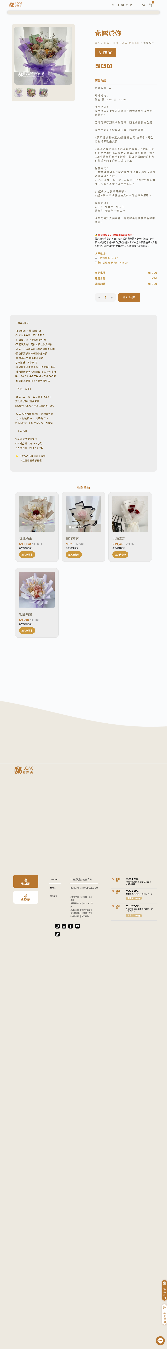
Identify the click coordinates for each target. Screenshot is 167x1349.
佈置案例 (25, 899)
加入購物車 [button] (27, 554)
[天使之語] (130, 514)
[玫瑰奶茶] (37, 514)
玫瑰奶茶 (25, 538)
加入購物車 (129, 297)
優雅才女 (72, 538)
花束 (116, 42)
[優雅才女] (83, 514)
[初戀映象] (37, 590)
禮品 (106, 42)
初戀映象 (25, 614)
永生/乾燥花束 (131, 42)
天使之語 (118, 538)
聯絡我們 (25, 883)
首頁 (97, 42)
